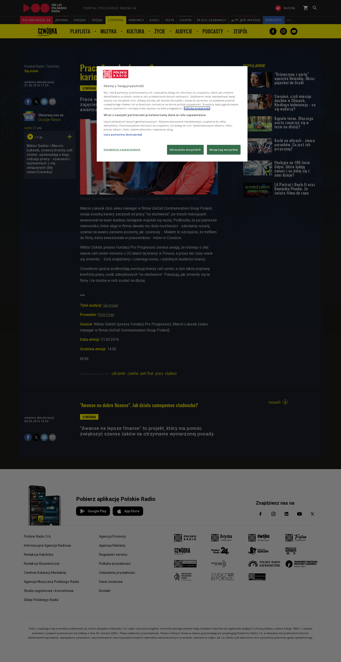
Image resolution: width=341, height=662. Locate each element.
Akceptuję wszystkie (223, 150)
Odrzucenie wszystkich (185, 150)
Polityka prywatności (197, 108)
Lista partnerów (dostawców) (123, 134)
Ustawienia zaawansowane (122, 149)
